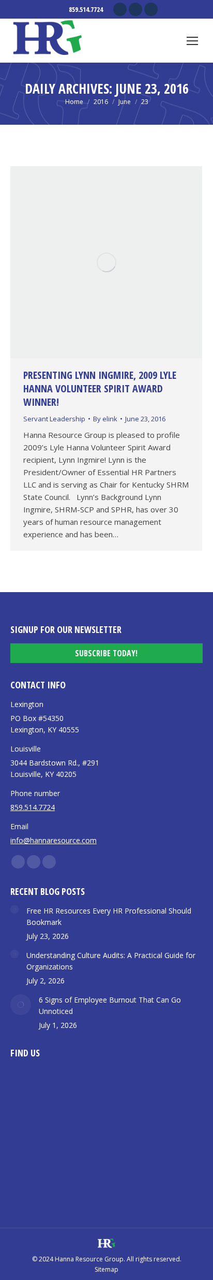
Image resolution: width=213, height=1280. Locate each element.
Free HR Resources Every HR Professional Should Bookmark (108, 916)
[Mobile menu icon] (192, 41)
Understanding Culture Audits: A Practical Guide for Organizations (110, 961)
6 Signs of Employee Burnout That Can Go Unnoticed (110, 1005)
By (105, 418)
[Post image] (14, 909)
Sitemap (106, 1269)
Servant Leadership (54, 418)
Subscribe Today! (106, 653)
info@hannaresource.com (53, 840)
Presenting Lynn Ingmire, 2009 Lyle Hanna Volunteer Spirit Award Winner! (99, 388)
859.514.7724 (86, 9)
